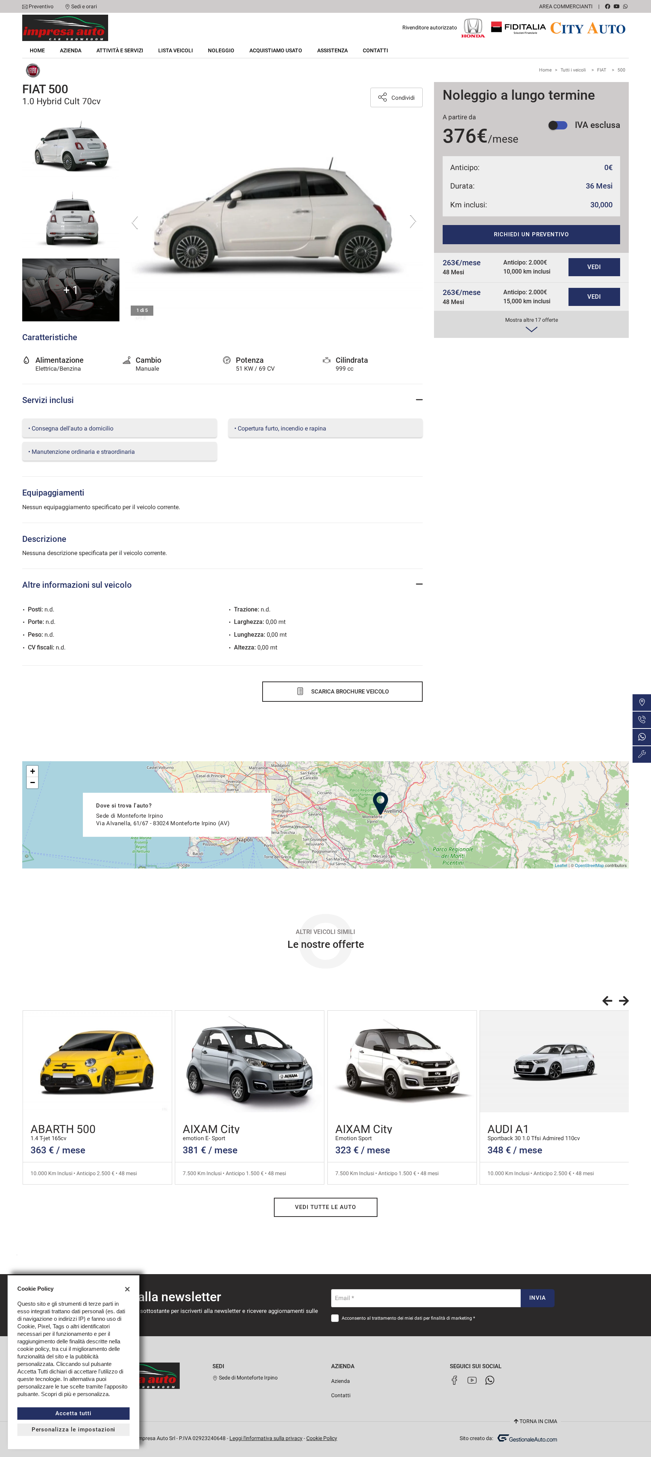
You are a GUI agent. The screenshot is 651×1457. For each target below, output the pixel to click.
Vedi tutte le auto (325, 1207)
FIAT (601, 70)
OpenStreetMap (589, 865)
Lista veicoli (175, 50)
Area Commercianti (566, 6)
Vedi (594, 267)
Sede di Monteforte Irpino (248, 1378)
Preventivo (41, 6)
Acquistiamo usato (275, 50)
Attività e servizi (119, 50)
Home (37, 50)
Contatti (375, 50)
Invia (537, 1297)
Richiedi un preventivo (531, 234)
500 (621, 70)
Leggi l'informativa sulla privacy (266, 1438)
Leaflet (561, 865)
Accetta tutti (73, 1413)
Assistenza (332, 50)
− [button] (32, 782)
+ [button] (32, 771)
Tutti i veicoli (573, 70)
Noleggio (221, 50)
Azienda (70, 50)
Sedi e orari (84, 6)
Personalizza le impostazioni (74, 1429)
